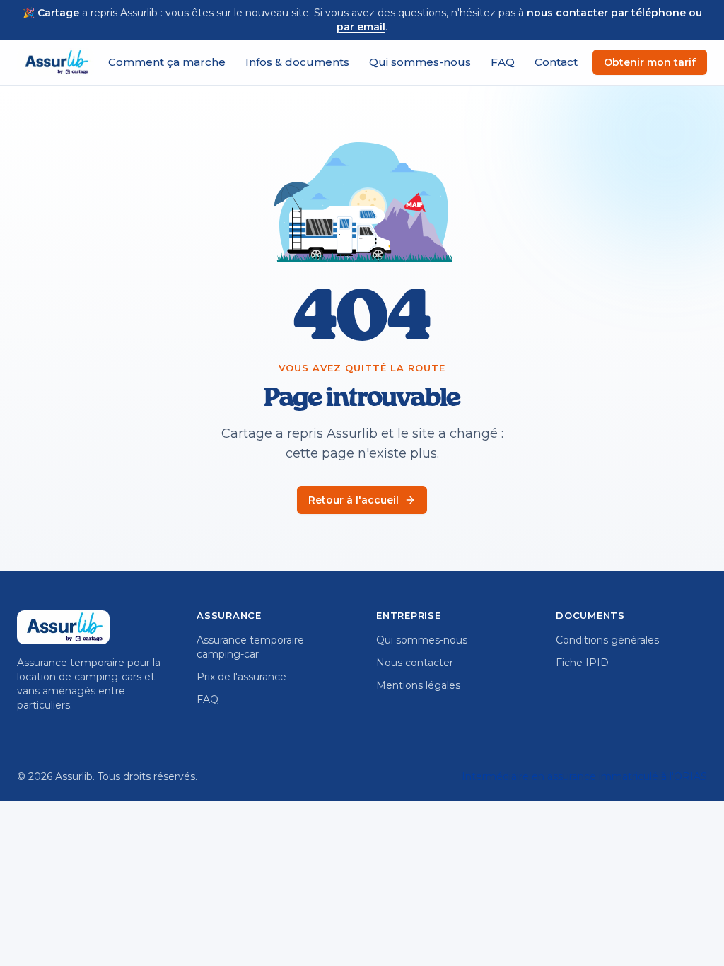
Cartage (58, 12)
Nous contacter (414, 662)
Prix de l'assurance (241, 676)
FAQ (503, 62)
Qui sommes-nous (420, 62)
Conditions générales (607, 640)
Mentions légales (418, 685)
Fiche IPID (582, 662)
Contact (556, 62)
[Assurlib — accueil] (55, 62)
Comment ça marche (167, 62)
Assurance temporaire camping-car (250, 647)
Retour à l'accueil (353, 500)
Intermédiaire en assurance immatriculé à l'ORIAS (584, 776)
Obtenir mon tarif (650, 62)
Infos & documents (297, 62)
